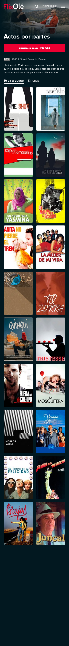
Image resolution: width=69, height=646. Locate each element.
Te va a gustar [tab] (14, 80)
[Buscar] (34, 6)
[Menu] (63, 6)
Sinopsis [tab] (33, 80)
